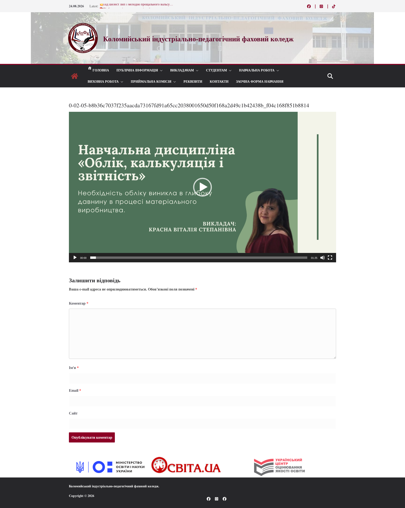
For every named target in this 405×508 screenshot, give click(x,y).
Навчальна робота (256, 70)
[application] (202, 187)
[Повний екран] (330, 257)
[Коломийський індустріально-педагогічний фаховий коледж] (74, 76)
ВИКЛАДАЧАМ (182, 70)
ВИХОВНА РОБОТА (103, 81)
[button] (160, 70)
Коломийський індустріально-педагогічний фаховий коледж (113, 486)
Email (75, 390)
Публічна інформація (137, 70)
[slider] (198, 257)
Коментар (78, 303)
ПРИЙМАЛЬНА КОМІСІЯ (151, 81)
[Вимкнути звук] (322, 257)
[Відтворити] (75, 257)
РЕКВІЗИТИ (193, 81)
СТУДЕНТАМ (216, 70)
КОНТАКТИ (219, 81)
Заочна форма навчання (259, 81)
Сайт (73, 413)
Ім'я (74, 367)
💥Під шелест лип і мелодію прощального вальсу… (136, 6)
